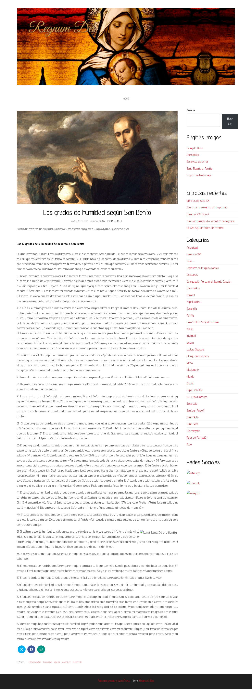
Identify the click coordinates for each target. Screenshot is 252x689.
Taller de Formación (197, 437)
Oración (190, 383)
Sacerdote (77, 661)
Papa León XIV (194, 390)
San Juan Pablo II (196, 410)
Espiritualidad (35, 661)
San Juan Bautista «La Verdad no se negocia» (210, 221)
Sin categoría (193, 431)
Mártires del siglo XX (198, 201)
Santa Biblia (192, 417)
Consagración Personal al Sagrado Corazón (209, 281)
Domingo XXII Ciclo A (198, 214)
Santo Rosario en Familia (199, 168)
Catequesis (192, 275)
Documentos (193, 288)
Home (126, 98)
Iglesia (57, 661)
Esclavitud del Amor (197, 161)
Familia (190, 315)
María (190, 363)
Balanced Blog (146, 681)
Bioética (190, 261)
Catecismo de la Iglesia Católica (203, 268)
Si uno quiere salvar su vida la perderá (207, 207)
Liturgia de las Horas (198, 356)
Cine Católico (193, 155)
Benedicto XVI (194, 254)
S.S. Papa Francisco (197, 397)
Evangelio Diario (195, 148)
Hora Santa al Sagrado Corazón (203, 322)
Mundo (190, 376)
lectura (190, 342)
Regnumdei (116, 221)
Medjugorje (193, 369)
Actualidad (192, 247)
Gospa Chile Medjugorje (199, 175)
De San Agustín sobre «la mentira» (205, 228)
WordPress (124, 681)
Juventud (66, 661)
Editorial (191, 295)
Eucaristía (47, 661)
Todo (189, 444)
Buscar (191, 110)
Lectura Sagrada (195, 349)
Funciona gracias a (108, 681)
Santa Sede (192, 424)
